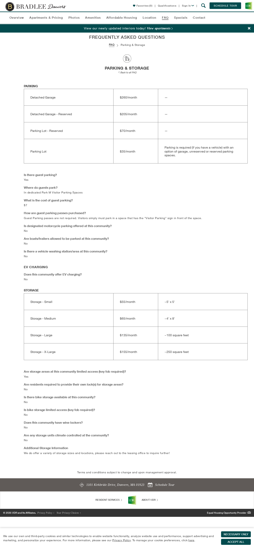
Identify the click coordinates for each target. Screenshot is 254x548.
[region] (127, 538)
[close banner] (249, 28)
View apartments (159, 28)
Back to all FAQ (128, 72)
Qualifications (167, 5)
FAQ (112, 44)
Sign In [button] (186, 5)
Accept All (236, 542)
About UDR (149, 499)
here (191, 540)
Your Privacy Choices (68, 512)
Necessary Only (236, 534)
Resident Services (107, 499)
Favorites (144, 5)
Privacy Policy (45, 512)
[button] (203, 6)
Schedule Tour (225, 5)
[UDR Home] (132, 500)
